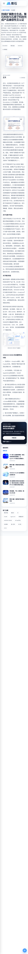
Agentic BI (12, 516)
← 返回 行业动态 (5, 10)
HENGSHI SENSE (8, 520)
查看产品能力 (7, 441)
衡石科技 (6, 512)
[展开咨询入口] (25, 950)
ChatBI (5, 516)
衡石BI (12, 512)
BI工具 (19, 524)
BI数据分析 (21, 516)
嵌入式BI (13, 524)
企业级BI (6, 524)
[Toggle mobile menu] (3, 3)
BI (17, 512)
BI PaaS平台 (18, 520)
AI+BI (5, 528)
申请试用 (14, 438)
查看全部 (5, 450)
